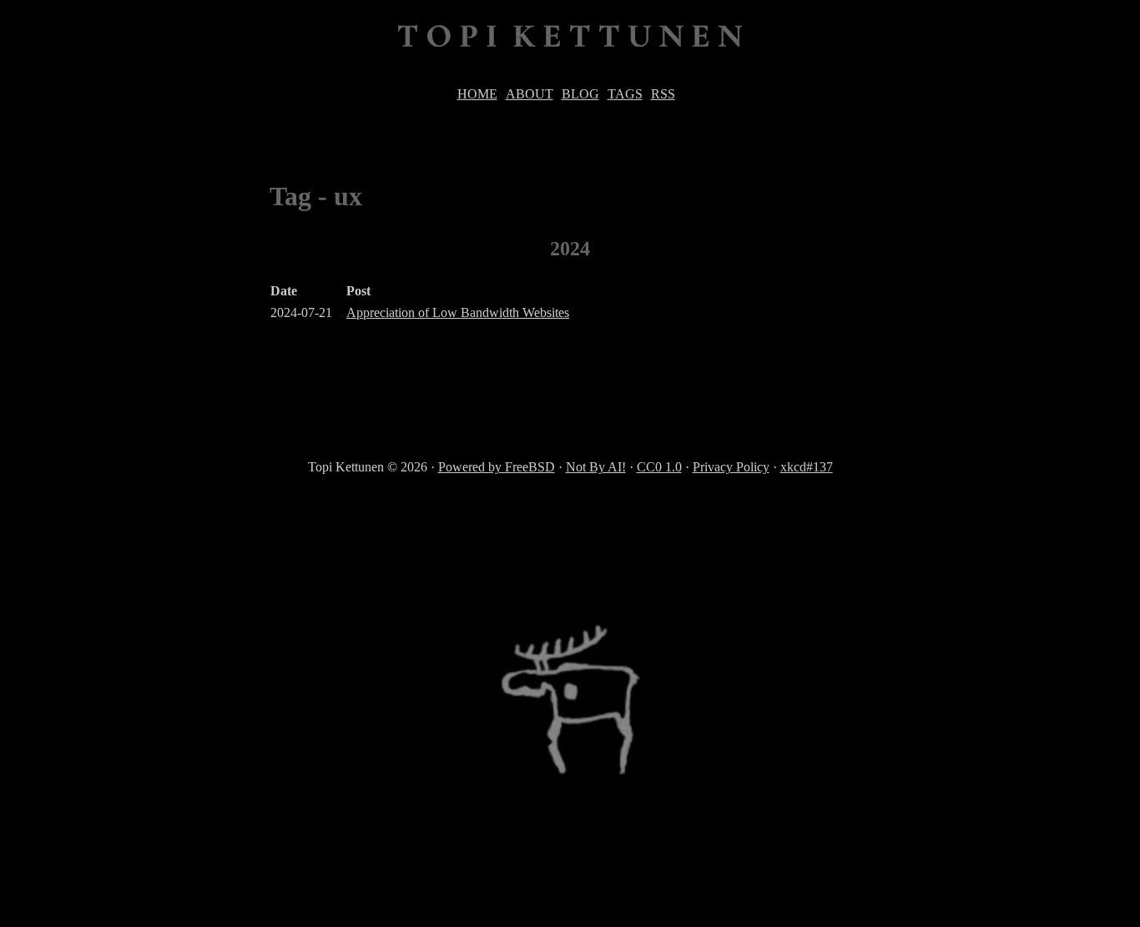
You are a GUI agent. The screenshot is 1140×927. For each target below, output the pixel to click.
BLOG (580, 94)
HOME (477, 94)
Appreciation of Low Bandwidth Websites (457, 312)
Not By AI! (596, 467)
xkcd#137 (806, 467)
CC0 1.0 (659, 467)
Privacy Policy (731, 467)
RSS (663, 94)
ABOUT (529, 94)
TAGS (625, 94)
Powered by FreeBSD (496, 467)
